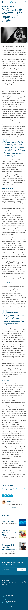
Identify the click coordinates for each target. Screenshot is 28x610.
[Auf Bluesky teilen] (5, 495)
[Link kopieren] (11, 495)
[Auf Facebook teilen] (3, 495)
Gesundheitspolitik (7, 489)
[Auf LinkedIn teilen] (8, 495)
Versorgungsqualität (8, 6)
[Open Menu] (2, 2)
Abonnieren (20, 569)
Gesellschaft (20, 489)
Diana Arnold (5, 24)
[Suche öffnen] (25, 2)
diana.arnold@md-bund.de (12, 507)
